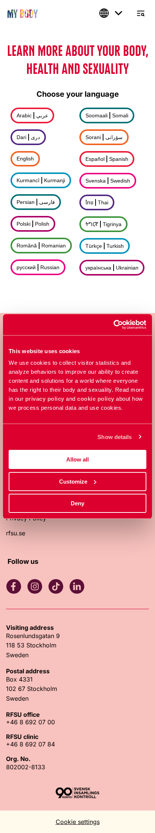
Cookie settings (78, 822)
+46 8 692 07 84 (30, 744)
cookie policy (95, 399)
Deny (77, 503)
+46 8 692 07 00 (30, 722)
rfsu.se (15, 533)
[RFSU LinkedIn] (76, 586)
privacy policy (44, 399)
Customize (73, 481)
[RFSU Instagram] (34, 586)
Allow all (77, 459)
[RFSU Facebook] (13, 586)
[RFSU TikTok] (55, 586)
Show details (114, 437)
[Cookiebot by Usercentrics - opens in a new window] (113, 325)
